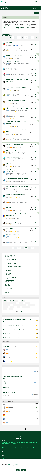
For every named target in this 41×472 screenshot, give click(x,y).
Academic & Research (5, 442)
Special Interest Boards (10, 280)
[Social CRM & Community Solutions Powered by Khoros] (23, 428)
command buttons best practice (13, 201)
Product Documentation (9, 457)
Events (33, 452)
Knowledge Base (7, 30)
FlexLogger (8, 274)
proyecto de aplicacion (10, 68)
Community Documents (9, 281)
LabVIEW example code (31, 25)
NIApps (28, 27)
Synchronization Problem (11, 73)
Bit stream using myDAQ (10, 138)
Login (35, 8)
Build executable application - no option (13, 150)
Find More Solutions (20, 366)
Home (2, 4)
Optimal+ (5, 289)
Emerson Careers (16, 452)
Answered (8, 40)
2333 (26, 37)
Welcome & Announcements (10, 255)
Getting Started (18, 25)
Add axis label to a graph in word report (14, 55)
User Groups (7, 284)
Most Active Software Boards (23, 4)
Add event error (9, 42)
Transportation (13, 443)
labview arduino (6, 387)
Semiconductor (7, 443)
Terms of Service (27, 447)
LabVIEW (7, 260)
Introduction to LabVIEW (20, 27)
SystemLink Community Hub (12, 259)
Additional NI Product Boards (11, 278)
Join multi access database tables (12, 234)
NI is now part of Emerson (5, 452)
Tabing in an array (9, 207)
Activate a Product (24, 457)
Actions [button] (11, 35)
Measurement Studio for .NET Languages (13, 266)
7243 (33, 37)
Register (31, 8)
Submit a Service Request (31, 457)
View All (20, 316)
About (11, 452)
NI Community (6, 253)
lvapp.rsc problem (9, 228)
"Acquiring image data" (13, 300)
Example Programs (8, 282)
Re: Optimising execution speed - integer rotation (12, 325)
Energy (27, 442)
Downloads (3, 457)
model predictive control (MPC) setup (13, 241)
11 (35, 201)
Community (6, 4)
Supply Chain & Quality (27, 452)
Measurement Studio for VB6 (11, 264)
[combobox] (22, 13)
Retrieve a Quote (20, 447)
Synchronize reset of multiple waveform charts (16, 100)
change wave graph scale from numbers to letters (16, 87)
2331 (19, 37)
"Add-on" (22, 300)
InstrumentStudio (9, 270)
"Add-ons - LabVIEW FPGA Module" (9, 302)
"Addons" (27, 302)
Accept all (23, 470)
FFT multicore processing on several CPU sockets (15, 222)
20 (35, 94)
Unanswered (13, 40)
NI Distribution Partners (5, 447)
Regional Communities (9, 291)
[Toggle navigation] (6, 2)
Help (39, 8)
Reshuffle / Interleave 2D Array (13, 61)
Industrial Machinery (32, 442)
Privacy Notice (9, 464)
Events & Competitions (9, 288)
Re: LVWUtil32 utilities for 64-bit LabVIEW (11, 333)
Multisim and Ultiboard (10, 271)
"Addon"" (20, 302)
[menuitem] (36, 2)
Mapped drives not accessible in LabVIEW (14, 48)
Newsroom (21, 452)
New (35, 44)
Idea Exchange (7, 285)
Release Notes (7, 28)
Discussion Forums (12, 4)
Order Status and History (13, 447)
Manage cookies (18, 470)
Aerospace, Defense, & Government (14, 442)
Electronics (23, 442)
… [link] (15, 37)
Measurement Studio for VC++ (11, 263)
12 (35, 115)
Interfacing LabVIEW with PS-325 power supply (15, 194)
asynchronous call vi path (12, 94)
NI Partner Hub (6, 292)
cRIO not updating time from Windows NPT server (12, 376)
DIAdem (7, 269)
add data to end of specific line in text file (15, 144)
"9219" (5, 300)
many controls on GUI (10, 115)
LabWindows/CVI (9, 262)
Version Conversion (9, 273)
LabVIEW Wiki (30, 28)
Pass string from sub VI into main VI (13, 157)
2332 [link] (23, 37)
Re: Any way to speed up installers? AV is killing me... (13, 329)
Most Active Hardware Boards (11, 277)
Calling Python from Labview (8, 381)
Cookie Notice (16, 464)
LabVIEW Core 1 (19, 28)
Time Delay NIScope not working (9, 371)
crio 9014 (8, 163)
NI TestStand (8, 267)
